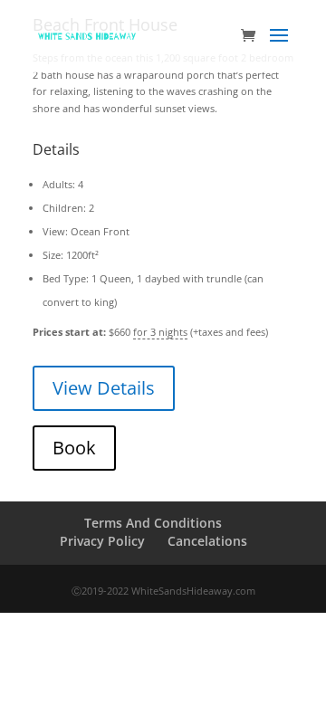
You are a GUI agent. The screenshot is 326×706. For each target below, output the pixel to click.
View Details (104, 388)
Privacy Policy (102, 540)
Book (74, 447)
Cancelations (207, 540)
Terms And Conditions (153, 522)
